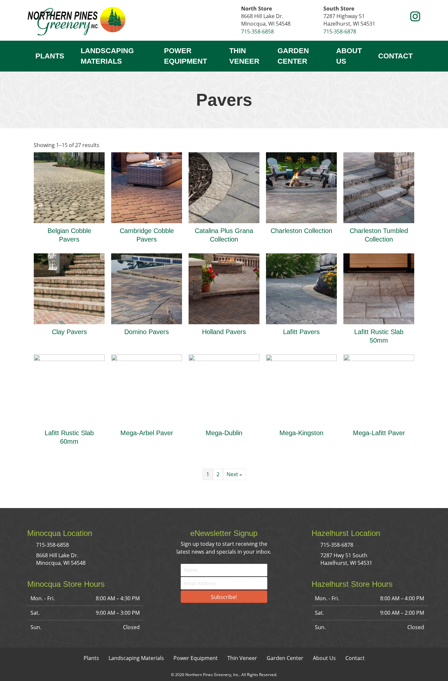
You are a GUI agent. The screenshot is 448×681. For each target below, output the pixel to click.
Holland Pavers (224, 331)
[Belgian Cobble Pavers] (69, 187)
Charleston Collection (301, 230)
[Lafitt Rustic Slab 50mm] (378, 288)
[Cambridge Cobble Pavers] (146, 187)
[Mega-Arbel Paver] (146, 389)
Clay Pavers (69, 331)
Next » (234, 474)
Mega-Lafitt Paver (379, 432)
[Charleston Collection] (301, 187)
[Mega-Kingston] (301, 389)
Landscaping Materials (107, 56)
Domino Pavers (146, 331)
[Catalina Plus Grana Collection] (224, 187)
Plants (49, 56)
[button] (402, 17)
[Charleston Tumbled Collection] (378, 187)
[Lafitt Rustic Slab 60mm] (69, 389)
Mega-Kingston (301, 432)
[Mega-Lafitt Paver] (378, 389)
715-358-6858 (257, 31)
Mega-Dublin (224, 432)
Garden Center (293, 56)
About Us (349, 56)
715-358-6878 (339, 31)
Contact (395, 56)
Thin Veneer (244, 56)
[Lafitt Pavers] (301, 288)
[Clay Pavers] (69, 288)
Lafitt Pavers (301, 331)
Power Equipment (185, 56)
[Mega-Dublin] (224, 389)
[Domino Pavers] (146, 288)
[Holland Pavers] (224, 288)
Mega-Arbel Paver (146, 432)
